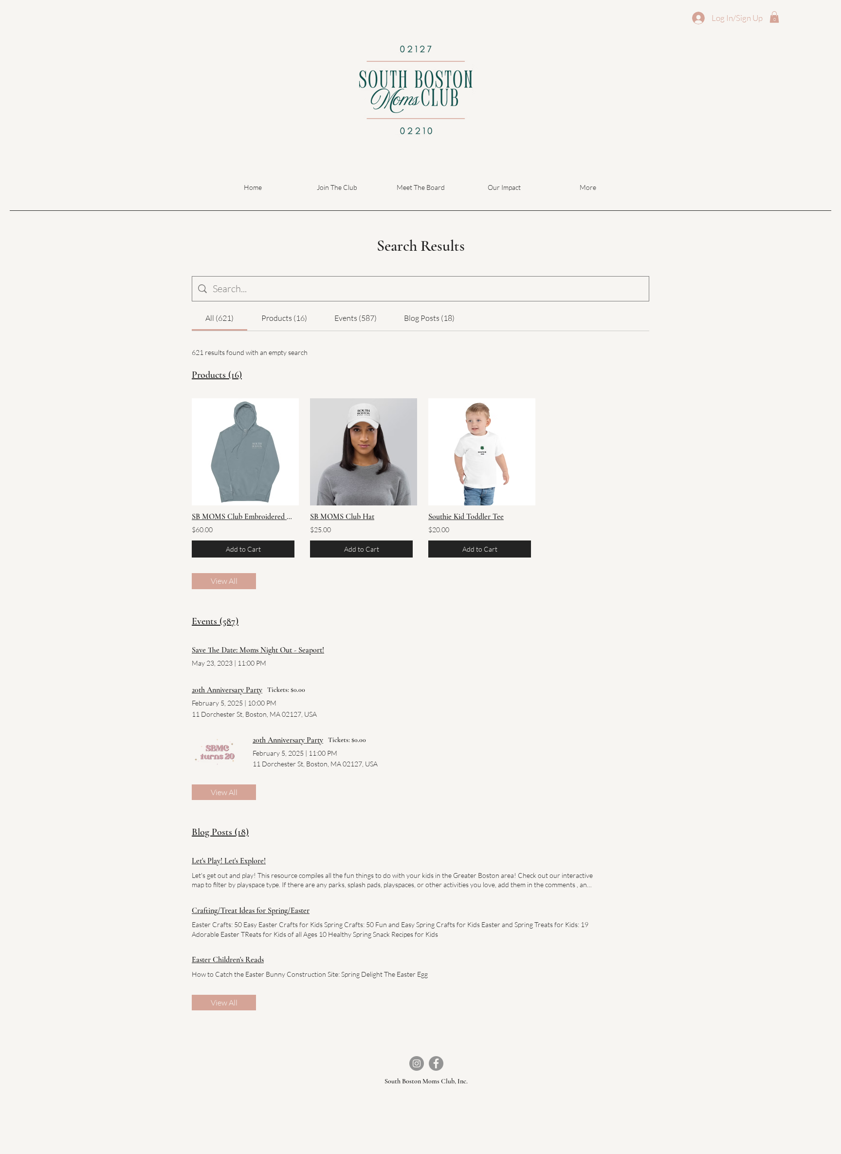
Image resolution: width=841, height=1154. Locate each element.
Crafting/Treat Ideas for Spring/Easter (251, 910)
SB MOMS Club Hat (342, 516)
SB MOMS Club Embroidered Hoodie (243, 516)
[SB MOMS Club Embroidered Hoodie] (243, 451)
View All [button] (224, 581)
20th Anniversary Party (227, 690)
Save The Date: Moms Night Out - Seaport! (258, 650)
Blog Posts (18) (220, 832)
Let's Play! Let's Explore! (229, 861)
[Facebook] (436, 1063)
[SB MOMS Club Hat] (361, 451)
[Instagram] (416, 1063)
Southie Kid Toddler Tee (466, 516)
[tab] (219, 318)
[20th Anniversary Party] (217, 752)
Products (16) (217, 375)
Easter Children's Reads (228, 960)
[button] (774, 17)
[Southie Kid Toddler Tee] (479, 451)
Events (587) (215, 621)
